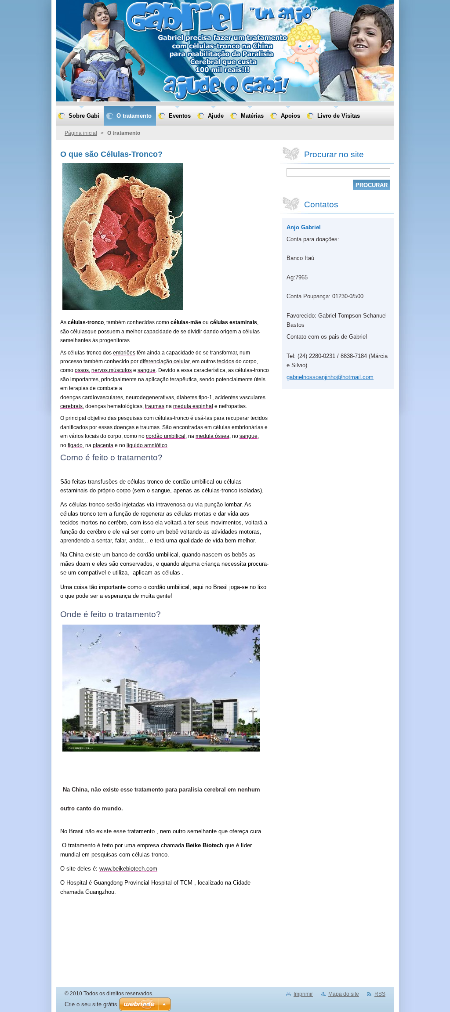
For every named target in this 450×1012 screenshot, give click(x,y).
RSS (379, 994)
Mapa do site (343, 994)
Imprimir (303, 994)
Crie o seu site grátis (91, 1004)
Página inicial (81, 133)
